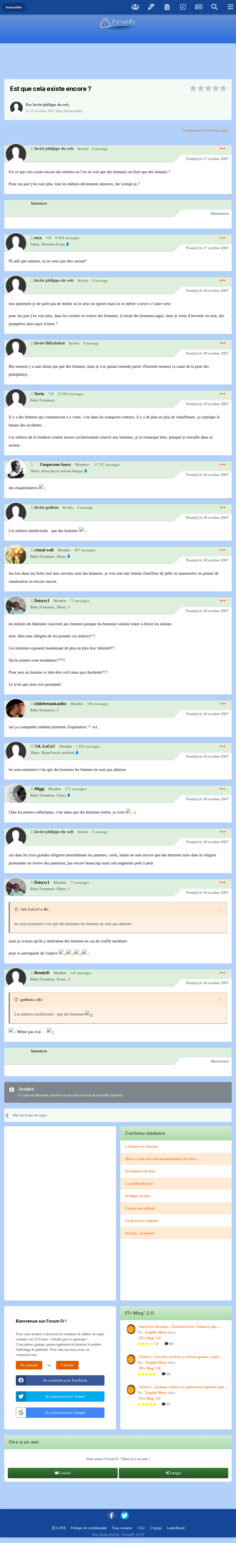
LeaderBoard (175, 1528)
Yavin (39, 393)
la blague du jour (138, 1196)
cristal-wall (44, 550)
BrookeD (42, 972)
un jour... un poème (139, 1233)
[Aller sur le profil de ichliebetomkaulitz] (15, 709)
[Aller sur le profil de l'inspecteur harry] (15, 470)
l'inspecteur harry (55, 464)
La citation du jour (139, 1184)
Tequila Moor (156, 1332)
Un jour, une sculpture (142, 1221)
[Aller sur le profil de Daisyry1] (15, 606)
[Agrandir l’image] (42, 488)
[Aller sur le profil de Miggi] (15, 794)
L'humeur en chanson (141, 1146)
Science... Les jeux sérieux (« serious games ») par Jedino (179, 1357)
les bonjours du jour (140, 1171)
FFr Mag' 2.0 (150, 1338)
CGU (141, 1528)
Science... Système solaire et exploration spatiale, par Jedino (181, 1387)
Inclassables (73, 111)
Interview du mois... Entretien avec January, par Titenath (178, 1326)
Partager (175, 1473)
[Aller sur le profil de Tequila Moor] (130, 1329)
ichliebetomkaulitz (50, 703)
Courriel (64, 1473)
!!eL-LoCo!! (44, 746)
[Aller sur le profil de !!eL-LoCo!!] (15, 751)
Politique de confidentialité (89, 1528)
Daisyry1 (42, 600)
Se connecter (29, 1365)
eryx (38, 237)
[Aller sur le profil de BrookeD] (15, 978)
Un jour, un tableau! (140, 1208)
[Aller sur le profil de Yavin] (15, 399)
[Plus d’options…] (222, 148)
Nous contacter (122, 1528)
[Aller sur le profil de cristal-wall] (15, 555)
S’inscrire (67, 1365)
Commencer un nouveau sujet (205, 130)
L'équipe (156, 1528)
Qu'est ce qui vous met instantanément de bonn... (161, 1159)
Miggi (39, 788)
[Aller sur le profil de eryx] (15, 243)
